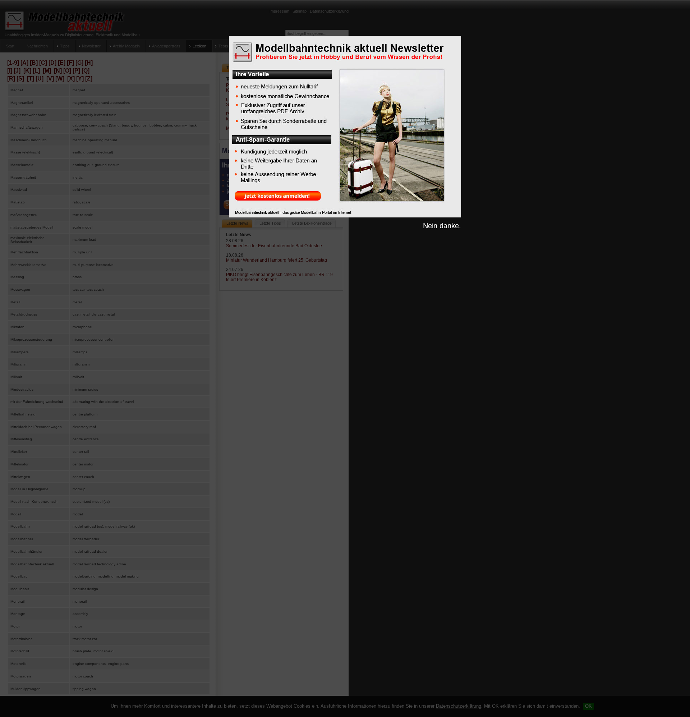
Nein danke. (442, 226)
